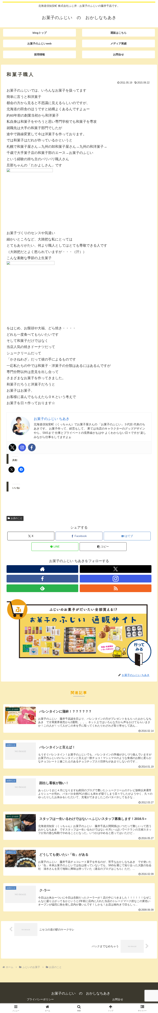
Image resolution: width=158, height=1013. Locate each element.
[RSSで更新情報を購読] (115, 588)
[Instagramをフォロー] (115, 578)
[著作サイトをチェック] (42, 569)
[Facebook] (32, 447)
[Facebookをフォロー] (42, 578)
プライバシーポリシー (40, 999)
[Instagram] (22, 447)
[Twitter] (12, 447)
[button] (103, 546)
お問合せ (117, 999)
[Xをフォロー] (115, 569)
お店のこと (16, 518)
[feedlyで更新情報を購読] (42, 588)
